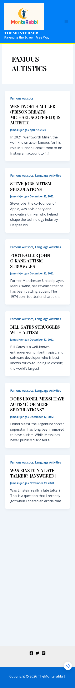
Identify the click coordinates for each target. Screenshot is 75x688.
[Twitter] (37, 653)
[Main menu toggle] (66, 21)
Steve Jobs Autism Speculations (30, 186)
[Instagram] (44, 653)
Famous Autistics (21, 98)
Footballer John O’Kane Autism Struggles (30, 260)
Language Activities (48, 175)
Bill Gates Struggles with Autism (35, 329)
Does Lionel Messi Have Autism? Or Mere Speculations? (37, 404)
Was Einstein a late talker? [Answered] (33, 473)
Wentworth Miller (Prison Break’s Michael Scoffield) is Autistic (35, 114)
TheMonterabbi (22, 32)
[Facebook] (31, 653)
